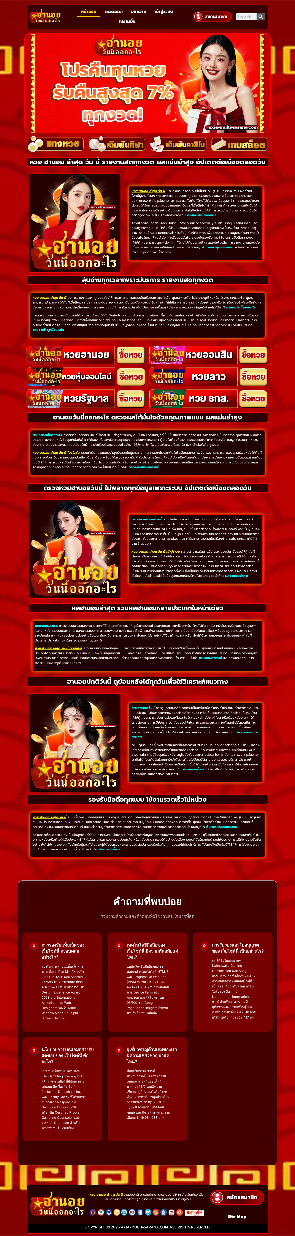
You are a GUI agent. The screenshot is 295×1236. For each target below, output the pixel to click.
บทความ (138, 11)
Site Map (236, 1217)
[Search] (261, 16)
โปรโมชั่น (127, 21)
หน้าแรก (88, 11)
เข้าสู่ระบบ (163, 11)
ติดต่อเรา (114, 11)
